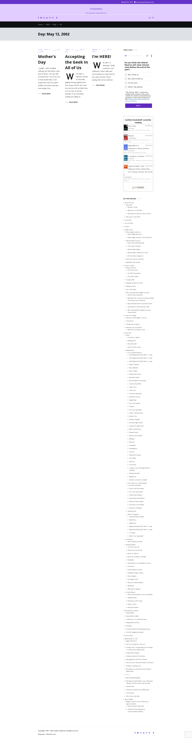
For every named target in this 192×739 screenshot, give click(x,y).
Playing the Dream (133, 607)
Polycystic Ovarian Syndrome (135, 259)
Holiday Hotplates (134, 419)
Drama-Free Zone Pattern (136, 489)
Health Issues (129, 230)
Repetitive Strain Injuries (133, 262)
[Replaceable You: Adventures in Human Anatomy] (126, 150)
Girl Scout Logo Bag (135, 410)
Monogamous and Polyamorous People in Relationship (138, 670)
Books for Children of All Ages (137, 557)
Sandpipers (132, 445)
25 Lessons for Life (133, 547)
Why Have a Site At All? (133, 217)
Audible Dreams (132, 598)
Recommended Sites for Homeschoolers (140, 303)
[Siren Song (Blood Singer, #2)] (126, 130)
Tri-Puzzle (132, 533)
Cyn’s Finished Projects (135, 352)
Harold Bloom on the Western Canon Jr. (139, 563)
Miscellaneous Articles (131, 611)
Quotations (129, 539)
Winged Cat (132, 477)
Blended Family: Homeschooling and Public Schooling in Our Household (141, 299)
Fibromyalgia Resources (135, 234)
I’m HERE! (101, 56)
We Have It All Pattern (135, 508)
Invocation (131, 566)
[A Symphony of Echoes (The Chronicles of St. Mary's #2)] (126, 160)
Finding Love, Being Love (133, 666)
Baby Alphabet (133, 368)
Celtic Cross (133, 387)
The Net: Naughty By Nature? (135, 632)
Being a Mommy (131, 268)
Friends (40, 49)
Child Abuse (130, 321)
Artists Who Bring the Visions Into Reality (140, 594)
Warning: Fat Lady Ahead (134, 327)
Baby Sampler (133, 371)
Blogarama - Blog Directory (47, 734)
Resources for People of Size (136, 330)
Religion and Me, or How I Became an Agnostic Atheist (137, 703)
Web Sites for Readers (134, 589)
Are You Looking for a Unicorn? (135, 644)
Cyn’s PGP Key (129, 223)
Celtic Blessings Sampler (136, 517)
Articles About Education (135, 295)
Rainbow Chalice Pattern (136, 501)
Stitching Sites (132, 511)
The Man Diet (130, 686)
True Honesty (130, 693)
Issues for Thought (130, 315)
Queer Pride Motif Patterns (137, 498)
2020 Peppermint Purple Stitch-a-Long (140, 355)
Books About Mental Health (136, 243)
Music (128, 335)
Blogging (94, 49)
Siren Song (132, 126)
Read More (46, 94)
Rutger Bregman (128, 177)
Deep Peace (132, 520)
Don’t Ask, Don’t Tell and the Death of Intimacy (140, 663)
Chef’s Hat (132, 390)
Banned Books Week (132, 616)
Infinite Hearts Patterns (135, 495)
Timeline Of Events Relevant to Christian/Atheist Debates (136, 710)
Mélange (131, 439)
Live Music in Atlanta (134, 337)
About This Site (129, 203)
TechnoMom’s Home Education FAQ (138, 307)
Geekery (67, 49)
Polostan (131, 136)
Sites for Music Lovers (134, 347)
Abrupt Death (130, 613)
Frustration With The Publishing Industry (138, 629)
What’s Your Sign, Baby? (136, 536)
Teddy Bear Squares (135, 455)
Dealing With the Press (133, 623)
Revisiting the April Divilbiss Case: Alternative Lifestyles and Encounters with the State (139, 682)
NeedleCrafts (130, 350)
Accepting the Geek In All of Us (76, 62)
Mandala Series (133, 432)
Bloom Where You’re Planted (137, 381)
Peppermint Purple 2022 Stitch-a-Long (140, 530)
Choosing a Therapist (134, 246)
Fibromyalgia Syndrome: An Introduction (140, 237)
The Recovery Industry (133, 324)
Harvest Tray (133, 416)
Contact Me (128, 220)
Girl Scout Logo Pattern (136, 492)
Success (131, 452)
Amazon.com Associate (135, 550)
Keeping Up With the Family (134, 283)
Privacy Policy (129, 635)
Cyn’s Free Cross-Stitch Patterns (137, 483)
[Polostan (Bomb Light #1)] (126, 140)
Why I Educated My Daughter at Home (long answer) (139, 311)
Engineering (132, 400)
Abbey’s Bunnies (134, 364)
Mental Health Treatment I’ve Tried (138, 253)
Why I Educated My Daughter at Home (137, 293)
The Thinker (132, 458)
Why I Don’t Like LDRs (132, 696)
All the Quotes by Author (135, 541)
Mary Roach (131, 150)
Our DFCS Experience (134, 273)
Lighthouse (132, 523)
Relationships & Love (131, 639)
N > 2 (128, 674)
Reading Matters (131, 545)
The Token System (133, 276)
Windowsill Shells (134, 473)
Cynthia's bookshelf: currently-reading (138, 121)
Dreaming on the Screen (135, 601)
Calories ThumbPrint (135, 384)
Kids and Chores (133, 270)
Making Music (132, 341)
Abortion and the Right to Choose (136, 318)
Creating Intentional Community (135, 656)
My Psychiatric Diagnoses (135, 256)
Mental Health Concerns (133, 241)
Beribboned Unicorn (135, 374)
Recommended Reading (133, 678)
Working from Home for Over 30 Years (139, 214)
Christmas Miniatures (135, 393)
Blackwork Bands (134, 377)
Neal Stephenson (132, 138)
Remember (131, 586)
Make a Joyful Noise (135, 429)
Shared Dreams (130, 592)
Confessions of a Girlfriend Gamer (136, 619)
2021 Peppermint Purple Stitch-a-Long (140, 358)
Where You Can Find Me (135, 210)
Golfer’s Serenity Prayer (136, 413)
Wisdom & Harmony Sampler (138, 480)
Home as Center (129, 265)
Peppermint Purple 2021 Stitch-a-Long (140, 526)
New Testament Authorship (136, 706)
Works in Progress (133, 514)
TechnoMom (96, 8)
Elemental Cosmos (134, 397)
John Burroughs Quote (135, 423)
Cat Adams (131, 128)
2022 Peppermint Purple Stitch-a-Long (140, 361)
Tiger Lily (132, 461)
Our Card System (131, 289)
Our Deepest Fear (133, 579)
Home (46, 49)
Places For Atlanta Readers (135, 582)
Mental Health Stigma (134, 249)
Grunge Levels (130, 280)
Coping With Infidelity (132, 653)
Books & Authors (133, 553)
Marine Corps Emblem (135, 436)
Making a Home (131, 286)
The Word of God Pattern (136, 505)
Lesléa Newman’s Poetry (135, 570)
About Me (129, 205)
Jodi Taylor (131, 158)
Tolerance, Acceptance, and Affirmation (137, 690)
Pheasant (131, 442)
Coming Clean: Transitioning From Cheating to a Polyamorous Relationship (139, 649)
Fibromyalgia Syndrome (133, 232)
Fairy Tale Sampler (134, 403)
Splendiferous (133, 448)
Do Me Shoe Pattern (135, 485)
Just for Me (128, 333)
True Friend (132, 465)
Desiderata (131, 560)
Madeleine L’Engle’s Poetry (136, 573)
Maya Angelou (132, 576)
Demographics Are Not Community (136, 659)
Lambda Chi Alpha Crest (136, 426)
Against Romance (131, 641)
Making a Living (132, 207)
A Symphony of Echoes (136, 156)
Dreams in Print (132, 604)
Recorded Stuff (132, 344)
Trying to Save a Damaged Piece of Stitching (139, 469)
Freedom (131, 406)
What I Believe (129, 699)
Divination (129, 626)
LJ (49, 49)
